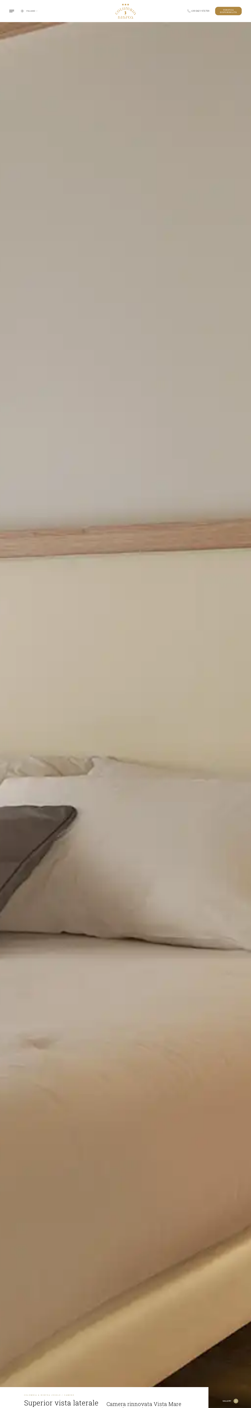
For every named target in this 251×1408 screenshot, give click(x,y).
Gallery (227, 1401)
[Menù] (11, 11)
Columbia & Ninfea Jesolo (42, 1395)
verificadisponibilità (228, 11)
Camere (69, 1395)
